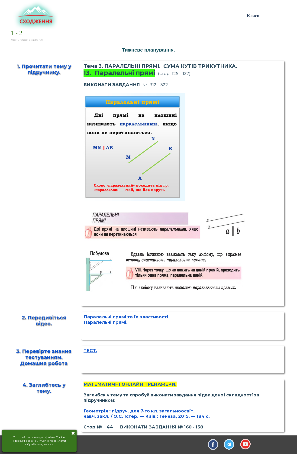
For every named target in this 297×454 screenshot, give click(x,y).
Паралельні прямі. (106, 322)
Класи (253, 15)
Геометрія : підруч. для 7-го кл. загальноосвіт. (139, 411)
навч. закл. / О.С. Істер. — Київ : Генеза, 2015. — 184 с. (147, 416)
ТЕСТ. (90, 350)
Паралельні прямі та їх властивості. (127, 317)
